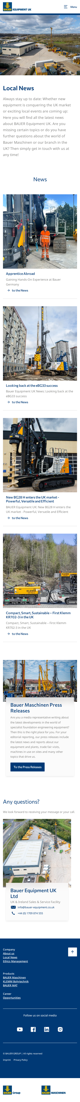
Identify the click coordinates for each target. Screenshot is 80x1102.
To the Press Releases (27, 767)
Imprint (7, 1059)
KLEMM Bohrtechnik (16, 981)
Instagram (60, 1029)
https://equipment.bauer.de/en (53, 1088)
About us (8, 953)
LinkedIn (47, 1029)
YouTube (20, 1029)
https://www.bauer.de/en (11, 1088)
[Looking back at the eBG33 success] (40, 358)
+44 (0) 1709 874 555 (30, 913)
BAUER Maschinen (14, 977)
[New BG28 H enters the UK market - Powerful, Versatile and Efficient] (40, 472)
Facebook (33, 1029)
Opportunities (12, 997)
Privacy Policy (21, 1059)
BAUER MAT (10, 985)
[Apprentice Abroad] (40, 246)
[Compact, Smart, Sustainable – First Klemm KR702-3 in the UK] (40, 588)
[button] (72, 951)
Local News (10, 957)
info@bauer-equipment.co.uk (36, 907)
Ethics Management (15, 961)
